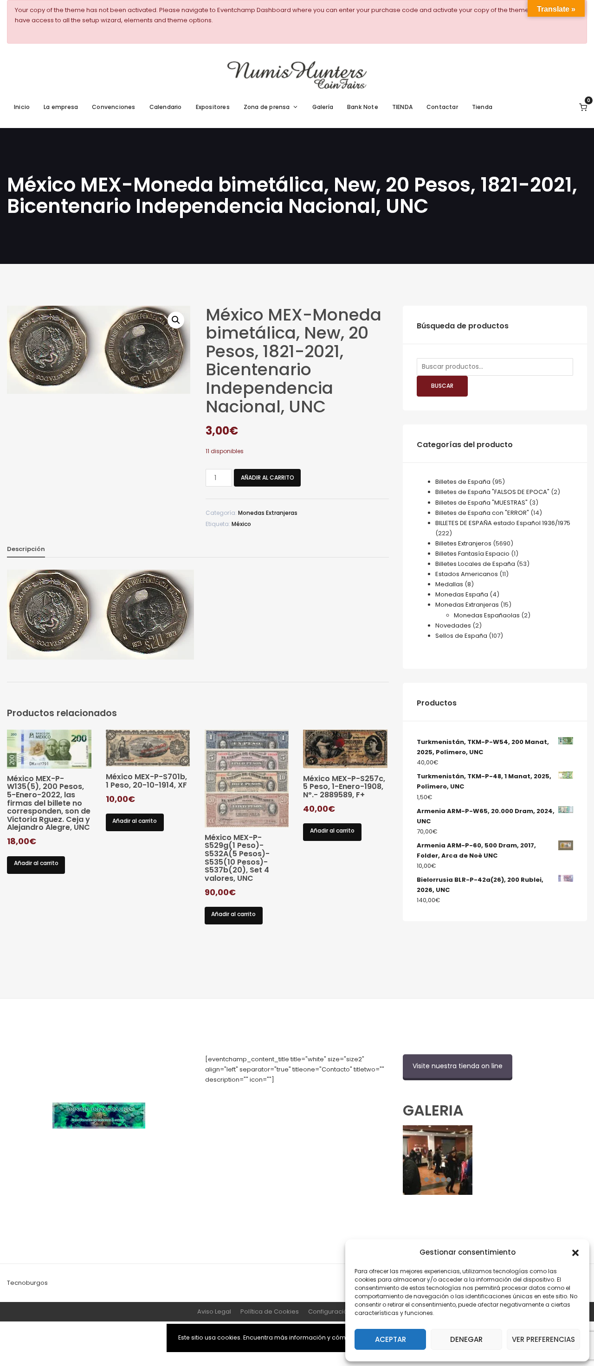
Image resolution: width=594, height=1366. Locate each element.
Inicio (22, 107)
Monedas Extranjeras (267, 513)
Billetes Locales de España (475, 563)
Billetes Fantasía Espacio (472, 553)
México (241, 524)
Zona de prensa (267, 107)
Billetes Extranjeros (463, 543)
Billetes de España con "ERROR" (482, 512)
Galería (322, 107)
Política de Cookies (269, 1311)
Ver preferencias (543, 1339)
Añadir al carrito (267, 477)
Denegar (466, 1339)
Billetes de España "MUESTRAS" (481, 502)
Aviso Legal (214, 1311)
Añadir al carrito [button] (36, 863)
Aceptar (390, 1339)
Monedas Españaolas (487, 615)
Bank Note (362, 107)
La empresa (61, 107)
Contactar (442, 107)
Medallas (449, 584)
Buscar (442, 386)
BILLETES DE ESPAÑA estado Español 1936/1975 (502, 523)
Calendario (165, 107)
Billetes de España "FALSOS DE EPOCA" (492, 491)
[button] (575, 1252)
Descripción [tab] (26, 549)
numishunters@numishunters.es (253, 1100)
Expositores (213, 107)
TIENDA (402, 107)
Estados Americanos (466, 574)
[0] (583, 107)
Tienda (482, 107)
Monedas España (461, 594)
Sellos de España (461, 635)
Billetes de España (463, 481)
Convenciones (113, 107)
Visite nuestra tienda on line (458, 1066)
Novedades (453, 625)
